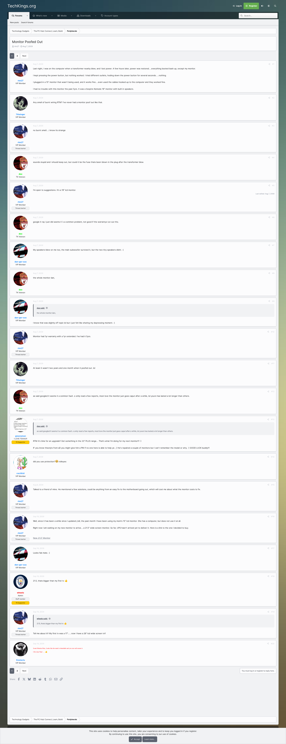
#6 (273, 217)
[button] (268, 6)
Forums (18, 15)
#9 (273, 301)
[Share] (269, 64)
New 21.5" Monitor (41, 538)
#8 (273, 273)
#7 (273, 245)
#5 (273, 185)
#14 (272, 457)
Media (63, 15)
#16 (272, 516)
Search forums (27, 22)
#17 (272, 548)
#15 (272, 485)
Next (24, 56)
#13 (272, 419)
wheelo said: (42, 618)
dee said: (41, 308)
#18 (272, 576)
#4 (273, 157)
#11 (272, 363)
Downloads (85, 15)
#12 (272, 391)
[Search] (275, 6)
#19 (272, 612)
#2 (273, 98)
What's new (41, 15)
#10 (272, 332)
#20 (272, 643)
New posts (14, 22)
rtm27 (16, 46)
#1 (273, 64)
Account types (111, 15)
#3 (273, 126)
